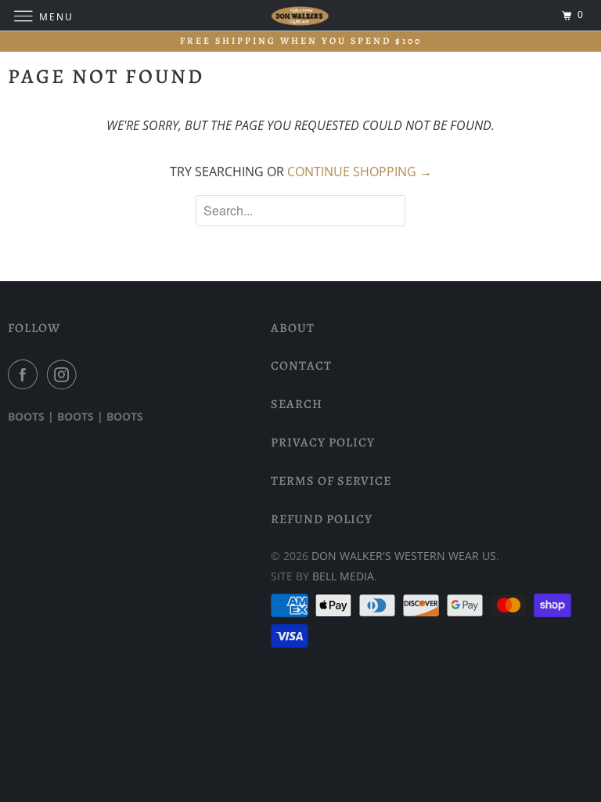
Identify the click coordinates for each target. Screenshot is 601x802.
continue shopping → (359, 171)
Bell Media (343, 576)
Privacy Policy (323, 442)
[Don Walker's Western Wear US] (300, 15)
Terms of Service (331, 481)
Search (296, 404)
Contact (301, 365)
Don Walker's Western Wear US (403, 555)
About (293, 328)
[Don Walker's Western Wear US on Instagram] (65, 374)
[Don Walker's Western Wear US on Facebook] (26, 374)
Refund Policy (321, 519)
